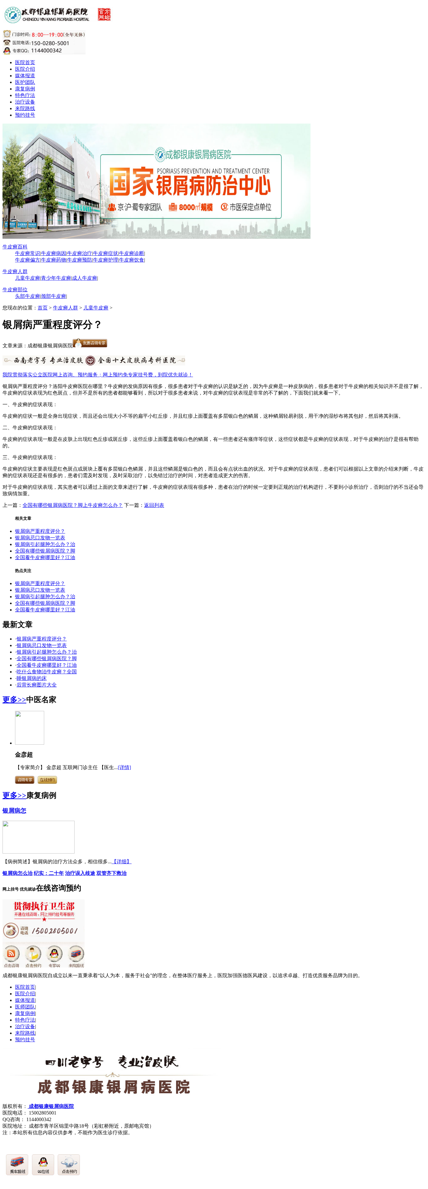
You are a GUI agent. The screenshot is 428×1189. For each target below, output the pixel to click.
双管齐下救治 (112, 873)
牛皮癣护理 (105, 260)
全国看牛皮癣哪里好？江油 (45, 557)
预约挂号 (25, 115)
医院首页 (25, 62)
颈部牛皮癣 (53, 296)
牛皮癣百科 (15, 246)
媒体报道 (25, 75)
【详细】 (122, 861)
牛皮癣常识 (27, 253)
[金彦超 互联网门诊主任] (29, 743)
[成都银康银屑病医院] (59, 19)
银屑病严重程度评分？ (40, 531)
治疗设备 (25, 102)
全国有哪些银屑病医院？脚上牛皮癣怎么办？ (73, 505)
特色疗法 (25, 95)
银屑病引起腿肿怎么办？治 (45, 544)
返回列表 (154, 505)
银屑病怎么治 (18, 873)
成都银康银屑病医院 (51, 1106)
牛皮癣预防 (79, 260)
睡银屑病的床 (32, 678)
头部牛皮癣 (27, 296)
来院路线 (25, 108)
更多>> (14, 700)
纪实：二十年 (49, 873)
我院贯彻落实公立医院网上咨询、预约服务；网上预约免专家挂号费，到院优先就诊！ (98, 374)
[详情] (124, 767)
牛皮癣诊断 (131, 253)
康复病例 (25, 88)
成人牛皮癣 (84, 278)
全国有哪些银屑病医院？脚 (45, 551)
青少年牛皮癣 (56, 278)
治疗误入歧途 (80, 873)
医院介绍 (25, 69)
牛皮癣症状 (105, 253)
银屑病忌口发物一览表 (40, 537)
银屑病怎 (14, 810)
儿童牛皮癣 (27, 278)
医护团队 (25, 82)
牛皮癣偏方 (27, 260)
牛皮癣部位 (15, 289)
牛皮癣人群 (15, 271)
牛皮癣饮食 (131, 260)
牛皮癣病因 (53, 253)
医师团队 (25, 1006)
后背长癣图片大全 (37, 684)
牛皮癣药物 (53, 260)
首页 (43, 307)
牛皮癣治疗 (79, 253)
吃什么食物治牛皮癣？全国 (47, 671)
